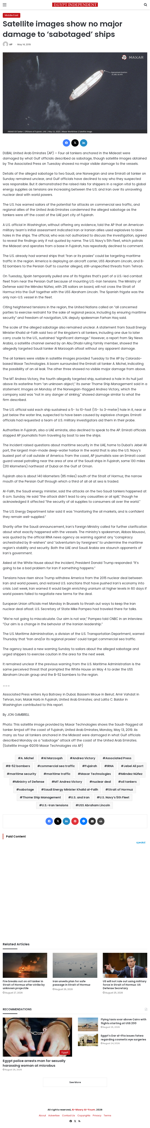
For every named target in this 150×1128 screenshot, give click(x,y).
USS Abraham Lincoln (94, 805)
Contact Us (68, 1115)
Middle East (11, 15)
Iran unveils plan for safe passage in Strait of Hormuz (71, 983)
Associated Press (118, 758)
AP (10, 44)
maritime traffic (58, 774)
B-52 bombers (19, 766)
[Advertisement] (75, 893)
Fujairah (91, 766)
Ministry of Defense (29, 782)
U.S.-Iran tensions (55, 805)
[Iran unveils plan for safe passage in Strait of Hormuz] (75, 965)
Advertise (54, 1115)
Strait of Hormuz (120, 789)
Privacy (97, 1115)
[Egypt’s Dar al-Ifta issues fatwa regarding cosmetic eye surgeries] (88, 1040)
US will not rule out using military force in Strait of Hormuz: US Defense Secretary (124, 984)
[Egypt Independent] (75, 5)
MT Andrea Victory (68, 782)
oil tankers (129, 782)
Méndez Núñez (131, 774)
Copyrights (83, 1115)
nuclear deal (101, 782)
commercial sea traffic (57, 766)
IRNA (110, 766)
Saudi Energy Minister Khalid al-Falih (71, 789)
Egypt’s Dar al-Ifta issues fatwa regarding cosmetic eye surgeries (123, 1037)
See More (75, 1082)
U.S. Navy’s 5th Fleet (114, 797)
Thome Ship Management (41, 797)
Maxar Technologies (95, 774)
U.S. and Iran (80, 797)
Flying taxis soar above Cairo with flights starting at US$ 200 (123, 1021)
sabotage (26, 789)
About (42, 1115)
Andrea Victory (84, 758)
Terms (107, 1115)
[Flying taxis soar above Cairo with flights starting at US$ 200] (88, 1024)
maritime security (23, 774)
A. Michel (27, 758)
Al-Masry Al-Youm (83, 1109)
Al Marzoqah (53, 758)
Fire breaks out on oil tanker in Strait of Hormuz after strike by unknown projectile (24, 984)
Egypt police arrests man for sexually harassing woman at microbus (34, 1063)
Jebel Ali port (133, 766)
